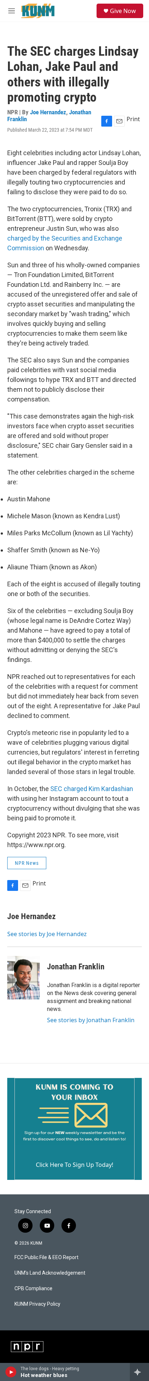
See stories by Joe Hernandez (47, 934)
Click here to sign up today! (74, 1165)
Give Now (123, 11)
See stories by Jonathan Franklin (91, 1020)
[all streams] (139, 1372)
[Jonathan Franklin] (23, 977)
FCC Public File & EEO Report (46, 1257)
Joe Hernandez (48, 112)
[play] (11, 1372)
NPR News (27, 863)
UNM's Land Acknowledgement (49, 1273)
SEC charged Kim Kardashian (91, 789)
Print (133, 119)
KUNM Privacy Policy (37, 1304)
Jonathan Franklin (76, 966)
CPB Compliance (33, 1288)
